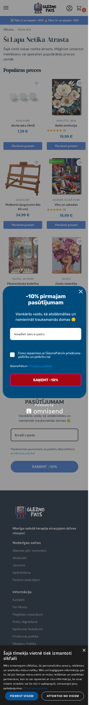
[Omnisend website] (44, 408)
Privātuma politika (40, 366)
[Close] (80, 291)
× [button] (84, 650)
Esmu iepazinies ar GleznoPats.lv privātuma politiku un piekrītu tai (49, 355)
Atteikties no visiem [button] (63, 696)
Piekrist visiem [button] (22, 696)
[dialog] (44, 675)
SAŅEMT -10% (45, 380)
